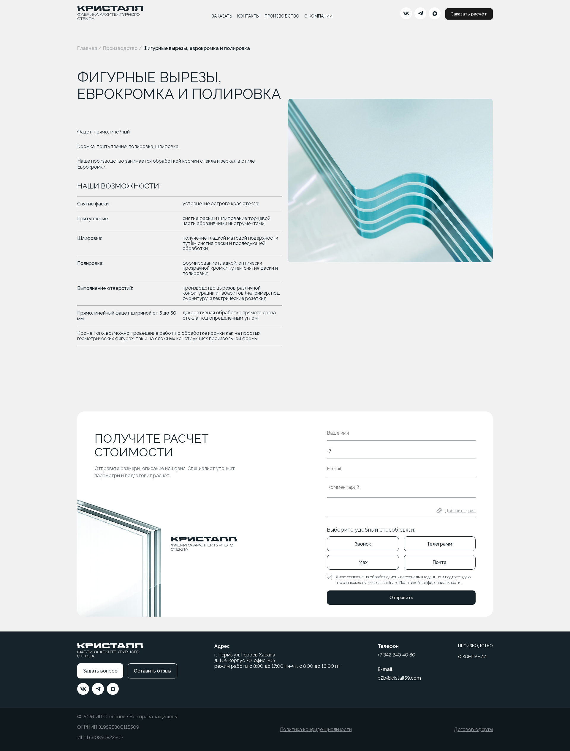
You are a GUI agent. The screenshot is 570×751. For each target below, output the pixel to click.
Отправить (401, 597)
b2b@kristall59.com (399, 678)
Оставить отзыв (152, 671)
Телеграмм (439, 544)
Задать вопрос (100, 671)
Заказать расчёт (469, 14)
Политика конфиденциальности (316, 729)
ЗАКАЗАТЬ (222, 16)
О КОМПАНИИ (318, 16)
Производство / (122, 48)
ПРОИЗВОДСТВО (282, 16)
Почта (439, 562)
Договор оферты (473, 729)
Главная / (89, 48)
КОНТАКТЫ (248, 16)
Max (363, 562)
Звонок (363, 544)
